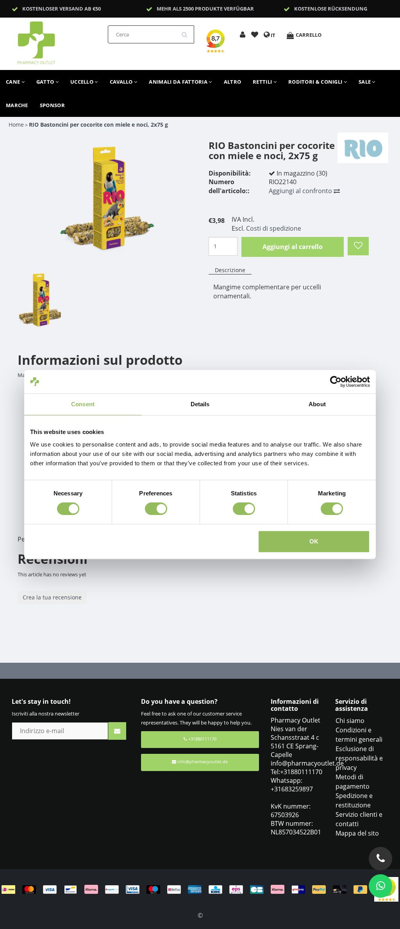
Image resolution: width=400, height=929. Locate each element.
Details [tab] (200, 404)
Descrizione (230, 270)
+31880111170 (201, 739)
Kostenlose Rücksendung (330, 8)
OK (313, 541)
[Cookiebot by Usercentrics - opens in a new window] (336, 381)
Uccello (82, 81)
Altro (232, 81)
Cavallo (122, 81)
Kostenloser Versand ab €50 (61, 8)
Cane (13, 81)
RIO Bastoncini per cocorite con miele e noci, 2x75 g (98, 124)
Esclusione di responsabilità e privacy (359, 758)
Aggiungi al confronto (301, 191)
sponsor (52, 105)
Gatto (45, 81)
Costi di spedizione (273, 228)
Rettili (263, 81)
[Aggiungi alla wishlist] (254, 35)
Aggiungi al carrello (292, 246)
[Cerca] (187, 32)
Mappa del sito (357, 833)
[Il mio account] (242, 35)
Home (16, 124)
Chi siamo (350, 720)
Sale (365, 81)
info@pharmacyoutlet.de (202, 761)
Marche (17, 105)
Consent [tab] (83, 404)
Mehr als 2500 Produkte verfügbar (205, 8)
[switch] (156, 508)
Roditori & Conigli (316, 81)
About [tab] (317, 404)
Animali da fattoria (179, 81)
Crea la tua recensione (52, 597)
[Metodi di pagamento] (188, 888)
